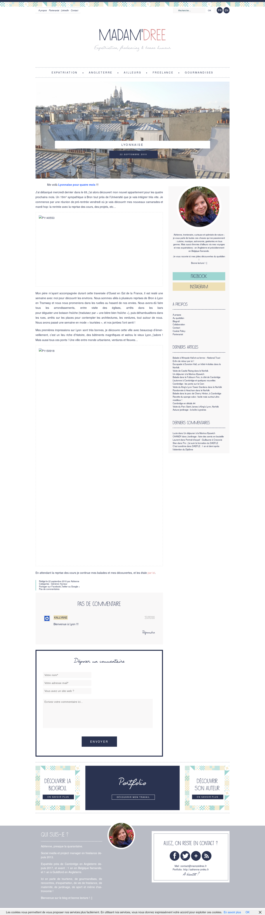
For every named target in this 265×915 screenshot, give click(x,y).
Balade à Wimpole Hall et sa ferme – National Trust (196, 357)
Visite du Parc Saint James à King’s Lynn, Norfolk (196, 406)
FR (220, 10)
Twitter (64, 586)
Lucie (175, 433)
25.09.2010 (150, 618)
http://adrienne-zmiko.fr (196, 869)
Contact (74, 10)
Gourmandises (199, 72)
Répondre (148, 632)
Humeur (63, 583)
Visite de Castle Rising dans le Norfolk (190, 370)
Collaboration (179, 324)
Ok (209, 10)
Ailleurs (132, 72)
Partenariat (54, 10)
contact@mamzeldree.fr (194, 866)
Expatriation (65, 72)
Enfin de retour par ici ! (183, 361)
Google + (75, 586)
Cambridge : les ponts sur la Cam (188, 383)
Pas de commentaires (49, 588)
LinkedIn (65, 10)
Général (55, 583)
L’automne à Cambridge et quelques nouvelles (194, 380)
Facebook (56, 586)
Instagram (199, 286)
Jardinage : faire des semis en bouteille (205, 436)
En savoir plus (232, 912)
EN (226, 10)
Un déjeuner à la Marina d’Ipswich (188, 373)
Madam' (132, 35)
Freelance (163, 72)
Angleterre (101, 72)
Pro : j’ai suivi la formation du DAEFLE (200, 443)
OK (247, 912)
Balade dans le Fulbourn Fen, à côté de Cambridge (196, 377)
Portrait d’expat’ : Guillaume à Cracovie (204, 439)
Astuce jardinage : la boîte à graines (189, 409)
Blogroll (176, 321)
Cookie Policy (179, 330)
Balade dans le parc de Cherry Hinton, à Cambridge (197, 393)
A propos (42, 10)
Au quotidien (178, 317)
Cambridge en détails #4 (184, 403)
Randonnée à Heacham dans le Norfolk (191, 390)
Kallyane (60, 618)
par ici (151, 573)
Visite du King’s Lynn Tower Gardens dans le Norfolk (197, 386)
